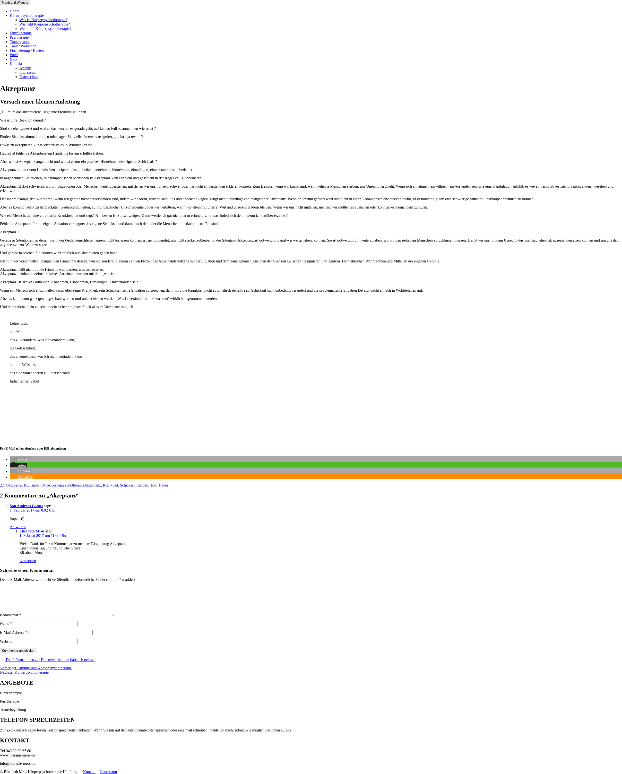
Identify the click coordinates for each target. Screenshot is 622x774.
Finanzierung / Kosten (27, 50)
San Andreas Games (26, 506)
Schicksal (127, 485)
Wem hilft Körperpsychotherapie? (45, 28)
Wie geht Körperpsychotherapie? (44, 24)
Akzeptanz (92, 485)
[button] (19, 459)
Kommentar (10, 615)
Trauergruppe (20, 42)
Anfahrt (25, 68)
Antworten (18, 527)
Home (14, 11)
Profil (14, 55)
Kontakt (16, 63)
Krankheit (110, 485)
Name (6, 623)
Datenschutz (28, 77)
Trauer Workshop (23, 46)
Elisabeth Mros (38, 485)
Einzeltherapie (21, 33)
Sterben (142, 485)
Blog (13, 59)
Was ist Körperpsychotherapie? (43, 20)
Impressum (27, 72)
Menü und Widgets (15, 2)
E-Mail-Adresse (13, 632)
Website (6, 641)
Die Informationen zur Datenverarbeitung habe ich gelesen (50, 660)
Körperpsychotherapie (27, 15)
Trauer (163, 485)
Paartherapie (19, 37)
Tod (153, 485)
